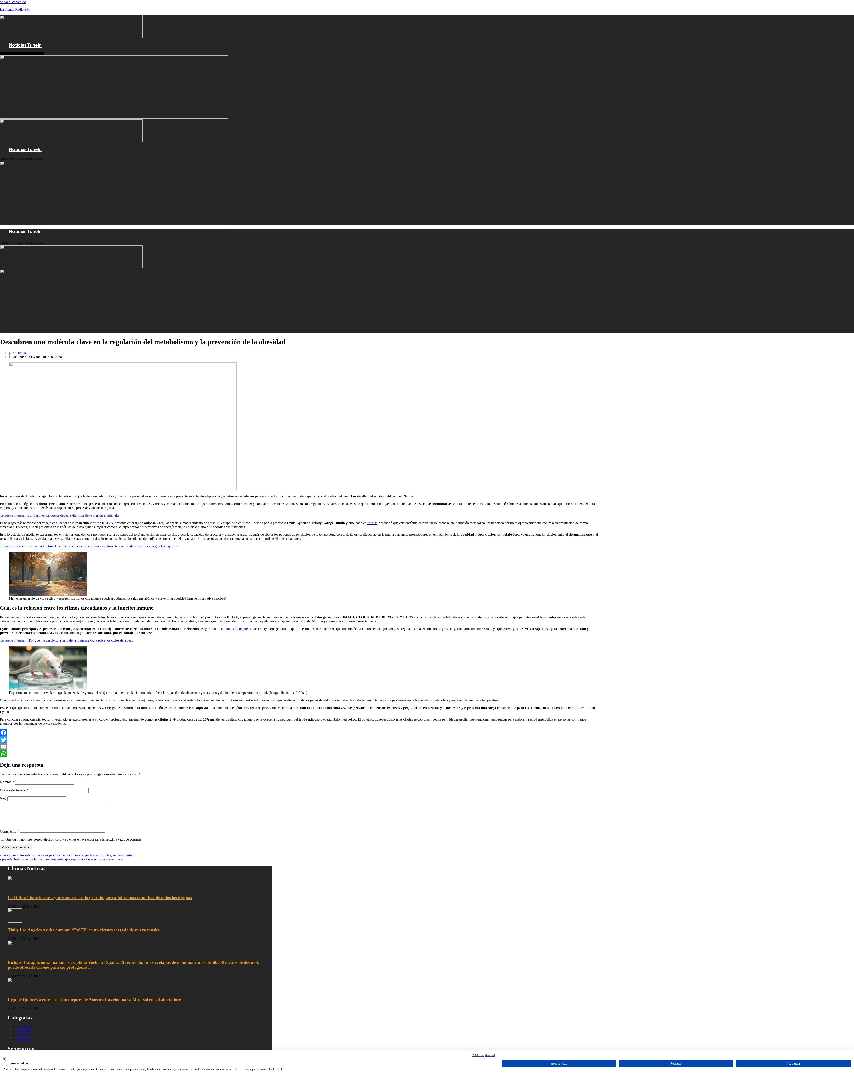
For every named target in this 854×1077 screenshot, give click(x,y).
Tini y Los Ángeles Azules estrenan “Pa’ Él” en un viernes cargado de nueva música (84, 930)
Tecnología (24, 1039)
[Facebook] (299, 732)
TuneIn (34, 45)
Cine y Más (25, 1031)
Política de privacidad (483, 1055)
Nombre (7, 782)
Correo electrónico (14, 790)
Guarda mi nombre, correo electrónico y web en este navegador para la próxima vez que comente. (73, 839)
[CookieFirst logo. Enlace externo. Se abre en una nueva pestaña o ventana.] (5, 1059)
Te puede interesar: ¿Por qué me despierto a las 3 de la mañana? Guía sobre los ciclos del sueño (66, 640)
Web (3, 798)
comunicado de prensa (236, 629)
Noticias (18, 45)
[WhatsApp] (299, 753)
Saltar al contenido (13, 2)
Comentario (9, 831)
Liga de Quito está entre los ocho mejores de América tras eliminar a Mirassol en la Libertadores (95, 999)
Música (22, 1035)
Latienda (20, 353)
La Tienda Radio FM (15, 9)
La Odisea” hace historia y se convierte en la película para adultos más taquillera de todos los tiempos (100, 897)
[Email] (299, 746)
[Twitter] (299, 739)
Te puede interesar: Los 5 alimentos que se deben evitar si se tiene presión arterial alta (59, 515)
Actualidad (24, 1027)
